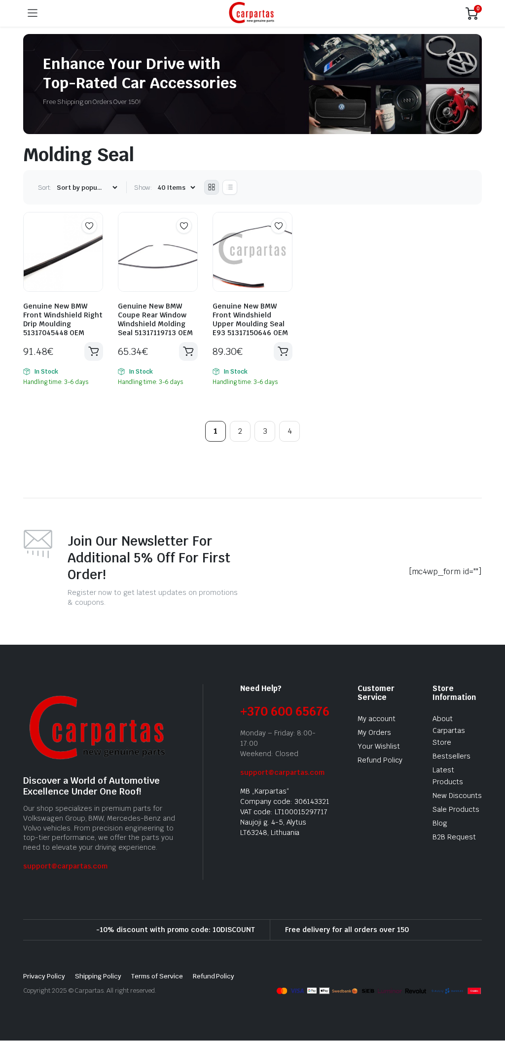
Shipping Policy (98, 976)
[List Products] (229, 187)
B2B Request (454, 837)
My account (377, 718)
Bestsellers (451, 756)
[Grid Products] (211, 187)
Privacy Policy (44, 976)
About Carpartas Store (449, 730)
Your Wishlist (379, 746)
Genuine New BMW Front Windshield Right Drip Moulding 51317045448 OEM (63, 319)
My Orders (374, 732)
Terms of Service (157, 976)
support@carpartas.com (65, 866)
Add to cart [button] (93, 351)
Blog (440, 823)
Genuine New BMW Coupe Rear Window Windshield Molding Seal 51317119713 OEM (155, 319)
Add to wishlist (89, 226)
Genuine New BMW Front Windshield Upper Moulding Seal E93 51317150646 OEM (250, 319)
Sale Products (456, 809)
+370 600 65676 (284, 711)
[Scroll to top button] (489, 996)
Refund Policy (380, 760)
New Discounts (457, 795)
